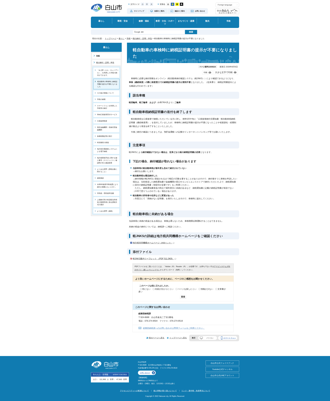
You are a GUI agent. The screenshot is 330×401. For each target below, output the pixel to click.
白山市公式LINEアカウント (222, 375)
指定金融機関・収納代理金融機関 (107, 128)
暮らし (101, 21)
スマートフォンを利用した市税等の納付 (107, 107)
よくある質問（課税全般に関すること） (107, 170)
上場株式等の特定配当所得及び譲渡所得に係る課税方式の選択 (107, 202)
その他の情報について (105, 93)
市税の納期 (101, 99)
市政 (228, 21)
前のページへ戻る (156, 338)
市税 (128, 38)
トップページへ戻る (178, 338)
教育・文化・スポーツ (165, 22)
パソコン (210, 338)
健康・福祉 (144, 21)
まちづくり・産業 (186, 21)
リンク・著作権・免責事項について (195, 391)
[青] (172, 4)
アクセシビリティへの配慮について (134, 391)
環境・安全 (122, 21)
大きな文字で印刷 (224, 72)
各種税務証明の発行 (104, 136)
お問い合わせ (145, 373)
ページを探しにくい (187, 289)
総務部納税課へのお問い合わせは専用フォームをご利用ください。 (174, 328)
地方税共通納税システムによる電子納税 (107, 150)
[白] (168, 4)
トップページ (110, 38)
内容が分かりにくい (164, 289)
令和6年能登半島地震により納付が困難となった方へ (107, 185)
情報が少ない (207, 289)
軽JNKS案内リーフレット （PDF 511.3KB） (153, 259)
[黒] (181, 4)
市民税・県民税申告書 (105, 193)
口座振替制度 (102, 121)
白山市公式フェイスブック (222, 363)
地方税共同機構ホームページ (152, 243)
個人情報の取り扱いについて (165, 391)
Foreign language (225, 5)
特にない (146, 289)
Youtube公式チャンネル (222, 369)
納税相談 (100, 178)
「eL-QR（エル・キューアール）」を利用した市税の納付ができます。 (108, 72)
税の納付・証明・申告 (142, 38)
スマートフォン (229, 338)
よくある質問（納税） (105, 211)
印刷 (205, 72)
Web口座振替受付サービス (107, 114)
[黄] (177, 4)
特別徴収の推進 (103, 142)
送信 (183, 297)
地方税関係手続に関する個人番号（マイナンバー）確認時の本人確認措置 (107, 160)
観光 (207, 21)
